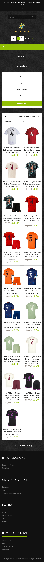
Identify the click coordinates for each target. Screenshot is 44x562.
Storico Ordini (6, 543)
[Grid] (5, 116)
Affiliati (4, 518)
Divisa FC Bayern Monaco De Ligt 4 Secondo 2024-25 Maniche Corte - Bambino (12, 218)
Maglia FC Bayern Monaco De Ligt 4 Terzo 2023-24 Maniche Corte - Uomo (32, 324)
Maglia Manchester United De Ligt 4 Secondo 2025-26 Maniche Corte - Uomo (12, 150)
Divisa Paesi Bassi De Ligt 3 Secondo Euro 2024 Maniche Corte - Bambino (12, 324)
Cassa (22, 5)
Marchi (4, 512)
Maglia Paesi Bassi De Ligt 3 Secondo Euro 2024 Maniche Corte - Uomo (32, 290)
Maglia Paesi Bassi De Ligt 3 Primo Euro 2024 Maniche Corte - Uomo (32, 254)
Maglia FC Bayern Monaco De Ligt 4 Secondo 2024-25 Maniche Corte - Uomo (32, 184)
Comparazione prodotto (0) (29, 117)
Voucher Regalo (7, 515)
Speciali (4, 521)
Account (7, 2)
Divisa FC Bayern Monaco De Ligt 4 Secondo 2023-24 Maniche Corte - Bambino (32, 395)
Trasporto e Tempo (8, 465)
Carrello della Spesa (33, 2)
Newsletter (5, 550)
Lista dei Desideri (7, 547)
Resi (3, 490)
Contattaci (5, 487)
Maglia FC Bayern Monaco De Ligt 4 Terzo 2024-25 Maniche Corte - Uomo (12, 184)
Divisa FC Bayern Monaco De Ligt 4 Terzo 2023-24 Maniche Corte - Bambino (12, 359)
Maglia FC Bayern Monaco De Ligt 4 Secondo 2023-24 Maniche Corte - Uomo (12, 431)
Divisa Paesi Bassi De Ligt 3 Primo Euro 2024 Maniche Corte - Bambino (12, 290)
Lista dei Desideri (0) (18, 2)
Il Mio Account (6, 540)
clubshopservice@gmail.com (13, 493)
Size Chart (5, 468)
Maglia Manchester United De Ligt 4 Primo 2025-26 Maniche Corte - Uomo (32, 150)
